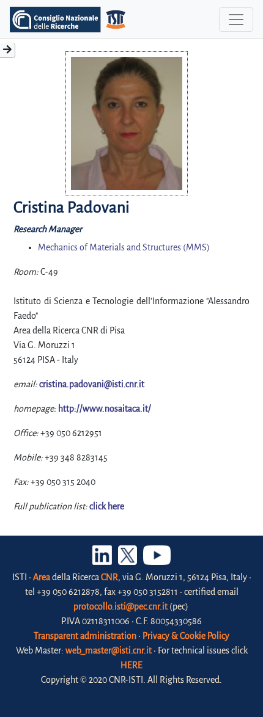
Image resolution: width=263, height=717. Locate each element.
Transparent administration (85, 636)
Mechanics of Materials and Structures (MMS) (124, 247)
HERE (131, 665)
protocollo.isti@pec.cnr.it (120, 606)
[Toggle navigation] (236, 19)
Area (41, 577)
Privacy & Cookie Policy (186, 636)
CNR (109, 577)
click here (106, 506)
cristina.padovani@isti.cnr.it (91, 384)
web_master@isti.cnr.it (108, 650)
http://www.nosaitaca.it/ (104, 408)
